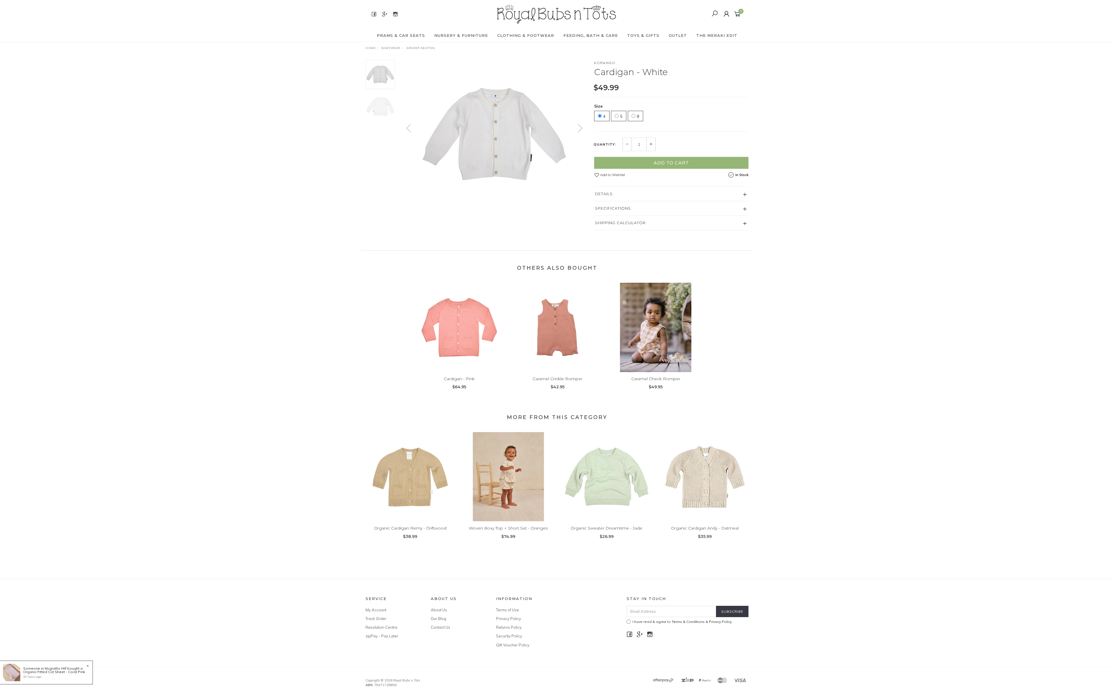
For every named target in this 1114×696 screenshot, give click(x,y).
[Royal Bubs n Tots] (556, 13)
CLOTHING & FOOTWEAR (525, 35)
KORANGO (605, 63)
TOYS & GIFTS (643, 35)
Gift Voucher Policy (512, 645)
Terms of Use (507, 610)
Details (604, 193)
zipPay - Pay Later (382, 636)
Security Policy (509, 636)
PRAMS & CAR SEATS (401, 35)
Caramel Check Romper (655, 378)
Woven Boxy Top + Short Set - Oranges (508, 528)
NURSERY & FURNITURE (461, 35)
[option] (494, 134)
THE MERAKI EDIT (716, 35)
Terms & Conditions (688, 621)
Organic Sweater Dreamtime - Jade (606, 528)
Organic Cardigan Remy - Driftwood (410, 528)
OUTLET (678, 35)
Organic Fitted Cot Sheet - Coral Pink (54, 672)
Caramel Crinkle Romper (558, 378)
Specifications (613, 208)
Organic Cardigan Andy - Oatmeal (705, 528)
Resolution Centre (381, 627)
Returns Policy (509, 627)
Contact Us (440, 627)
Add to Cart (671, 163)
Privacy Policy (508, 618)
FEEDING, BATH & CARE (590, 35)
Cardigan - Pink (459, 378)
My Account (376, 610)
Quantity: (605, 144)
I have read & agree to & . (682, 621)
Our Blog (438, 618)
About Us (439, 610)
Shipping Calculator (620, 222)
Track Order (376, 618)
